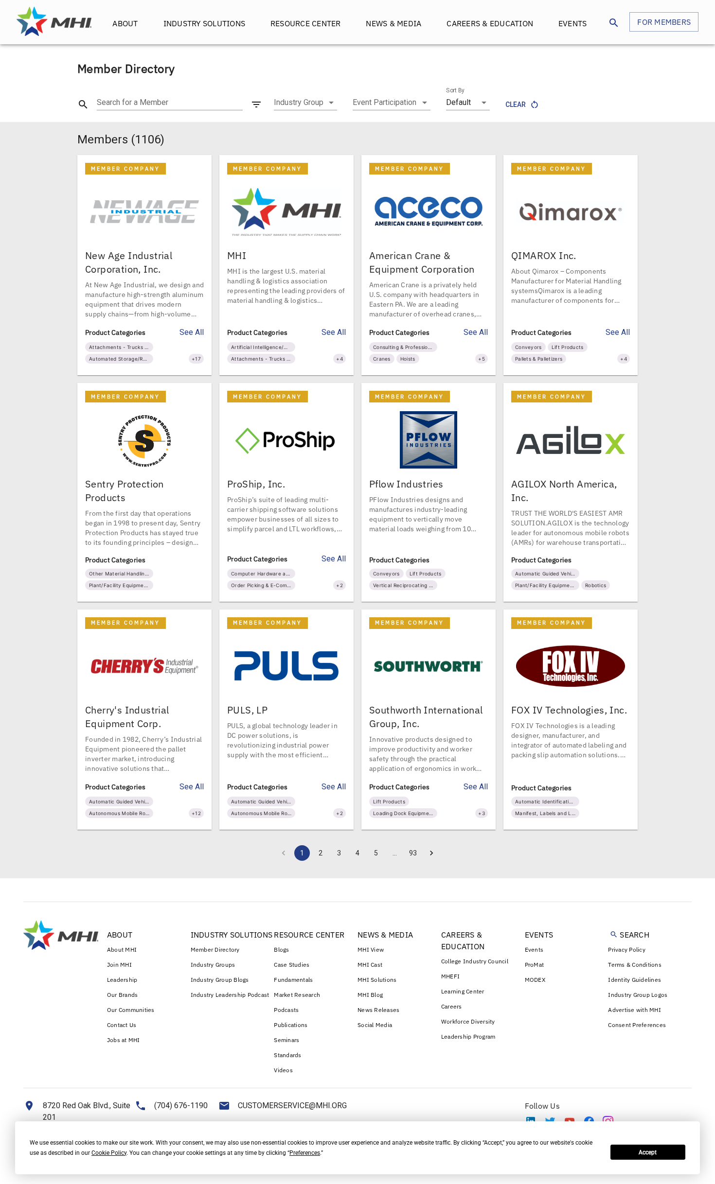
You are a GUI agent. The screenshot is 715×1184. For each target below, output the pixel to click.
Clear (515, 104)
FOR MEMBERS (664, 22)
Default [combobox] (458, 102)
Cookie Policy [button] (108, 1152)
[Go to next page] (431, 853)
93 (413, 853)
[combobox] (305, 102)
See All (191, 332)
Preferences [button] (304, 1152)
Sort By (455, 90)
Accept (648, 1152)
